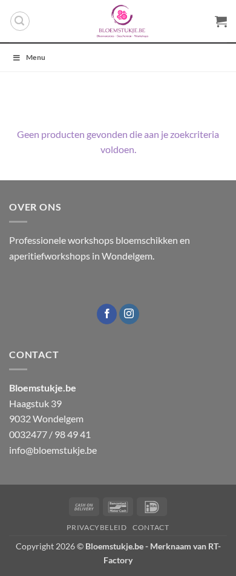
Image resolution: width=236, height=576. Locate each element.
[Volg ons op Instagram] (129, 314)
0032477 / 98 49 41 (50, 434)
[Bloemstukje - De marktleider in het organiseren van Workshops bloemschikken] (122, 21)
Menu (35, 57)
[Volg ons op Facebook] (107, 314)
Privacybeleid (96, 527)
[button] (20, 21)
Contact (151, 527)
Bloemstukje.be (114, 546)
